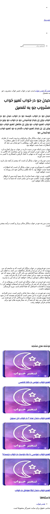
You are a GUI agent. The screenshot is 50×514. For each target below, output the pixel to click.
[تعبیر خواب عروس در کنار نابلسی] (26, 377)
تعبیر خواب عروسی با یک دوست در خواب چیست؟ (26, 454)
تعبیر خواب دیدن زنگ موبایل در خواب (32, 490)
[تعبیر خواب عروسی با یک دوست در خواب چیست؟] (26, 449)
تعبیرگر (47, 91)
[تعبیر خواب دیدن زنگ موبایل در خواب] (26, 485)
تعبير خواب (39, 91)
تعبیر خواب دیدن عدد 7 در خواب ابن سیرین (30, 418)
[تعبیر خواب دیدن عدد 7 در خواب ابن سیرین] (26, 413)
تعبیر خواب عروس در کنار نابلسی (34, 382)
